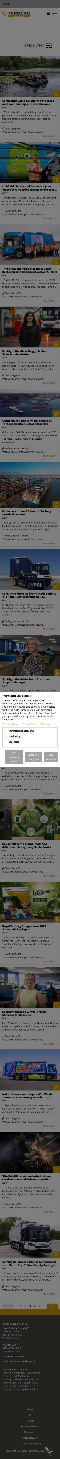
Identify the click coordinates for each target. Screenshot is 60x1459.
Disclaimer (46, 724)
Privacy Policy (29, 724)
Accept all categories (33, 757)
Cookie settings (10, 724)
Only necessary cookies (13, 757)
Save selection (51, 757)
